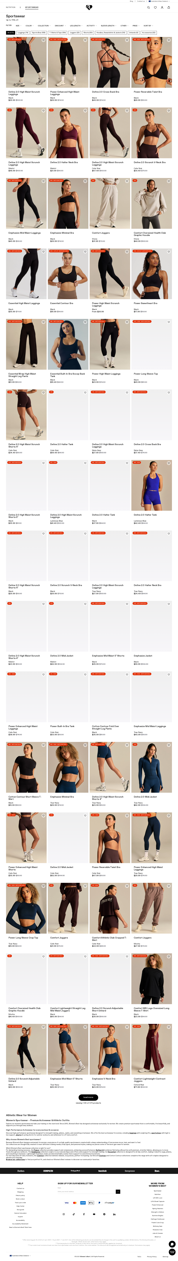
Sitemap (165, 1256)
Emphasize (35, 1152)
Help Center (20, 1206)
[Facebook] (84, 1214)
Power (36, 1150)
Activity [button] (91, 26)
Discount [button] (59, 26)
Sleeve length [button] (107, 26)
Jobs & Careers (157, 1233)
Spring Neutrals (157, 1209)
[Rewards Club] (172, 1252)
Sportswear (157, 1191)
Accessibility (20, 1220)
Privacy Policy (152, 1256)
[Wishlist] (155, 7)
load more (88, 1097)
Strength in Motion (157, 1212)
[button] (159, 1)
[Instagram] (64, 1214)
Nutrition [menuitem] (10, 7)
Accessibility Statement (20, 1224)
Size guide (20, 1210)
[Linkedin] (114, 1214)
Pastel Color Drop (157, 1223)
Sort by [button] (147, 26)
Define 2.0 (100, 1150)
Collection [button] (43, 26)
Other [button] (123, 26)
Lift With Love (157, 1198)
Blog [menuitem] (131, 1)
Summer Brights (157, 1216)
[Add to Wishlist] (43, 40)
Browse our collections (15, 1159)
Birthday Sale (157, 1226)
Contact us (20, 1188)
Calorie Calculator (20, 1213)
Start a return (20, 1199)
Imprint (20, 1217)
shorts (18, 1135)
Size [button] (17, 26)
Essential (112, 1152)
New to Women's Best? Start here (20, 1227)
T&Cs (139, 1256)
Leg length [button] (75, 26)
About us (158, 1237)
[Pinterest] (104, 1214)
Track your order (20, 1203)
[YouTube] (94, 1214)
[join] (118, 1192)
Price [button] (135, 26)
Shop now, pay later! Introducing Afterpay (26, 1)
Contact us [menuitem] (141, 1)
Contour (102, 1156)
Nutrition (158, 1194)
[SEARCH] (148, 7)
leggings (133, 1133)
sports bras (156, 1133)
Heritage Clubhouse (157, 1219)
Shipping (20, 1192)
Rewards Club (157, 1230)
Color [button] (29, 26)
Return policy (20, 1195)
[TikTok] (74, 1214)
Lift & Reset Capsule (157, 1201)
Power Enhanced (157, 1205)
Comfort (40, 1156)
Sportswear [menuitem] (31, 7)
